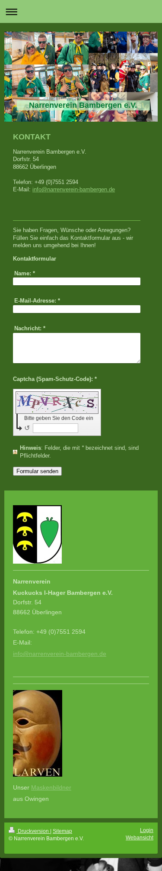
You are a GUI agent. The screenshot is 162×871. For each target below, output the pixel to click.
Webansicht (139, 838)
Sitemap (62, 831)
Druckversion (33, 831)
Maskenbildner (51, 787)
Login (146, 830)
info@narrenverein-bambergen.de (73, 189)
